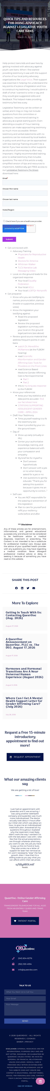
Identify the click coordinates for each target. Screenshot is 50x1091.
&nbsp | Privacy (25, 1042)
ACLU (31, 287)
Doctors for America (28, 261)
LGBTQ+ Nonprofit (37, 290)
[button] (16, 588)
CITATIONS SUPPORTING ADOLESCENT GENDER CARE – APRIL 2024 (30, 408)
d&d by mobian (25, 1086)
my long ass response (35, 386)
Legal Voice (26, 79)
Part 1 (25, 379)
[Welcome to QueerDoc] (25, 948)
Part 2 (26, 382)
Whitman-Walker (27, 264)
